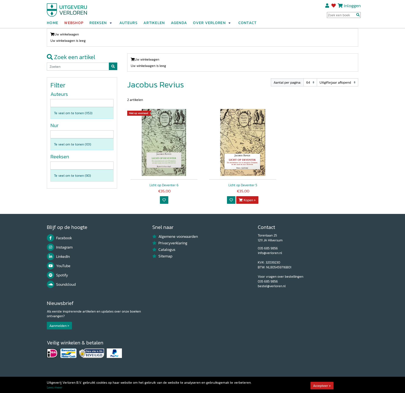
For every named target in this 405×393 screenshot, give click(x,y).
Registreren (327, 5)
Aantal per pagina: (287, 82)
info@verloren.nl (270, 252)
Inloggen (352, 5)
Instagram (64, 247)
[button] (110, 23)
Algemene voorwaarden (178, 236)
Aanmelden (58, 325)
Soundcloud (66, 284)
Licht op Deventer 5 (242, 185)
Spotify (62, 275)
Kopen (248, 200)
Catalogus (166, 249)
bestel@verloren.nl (272, 285)
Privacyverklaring (172, 243)
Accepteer (320, 385)
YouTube (63, 266)
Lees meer (54, 387)
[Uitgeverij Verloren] (67, 9)
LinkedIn (63, 256)
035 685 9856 (268, 248)
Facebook (64, 238)
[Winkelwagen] (340, 5)
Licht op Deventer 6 (164, 185)
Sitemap (165, 256)
